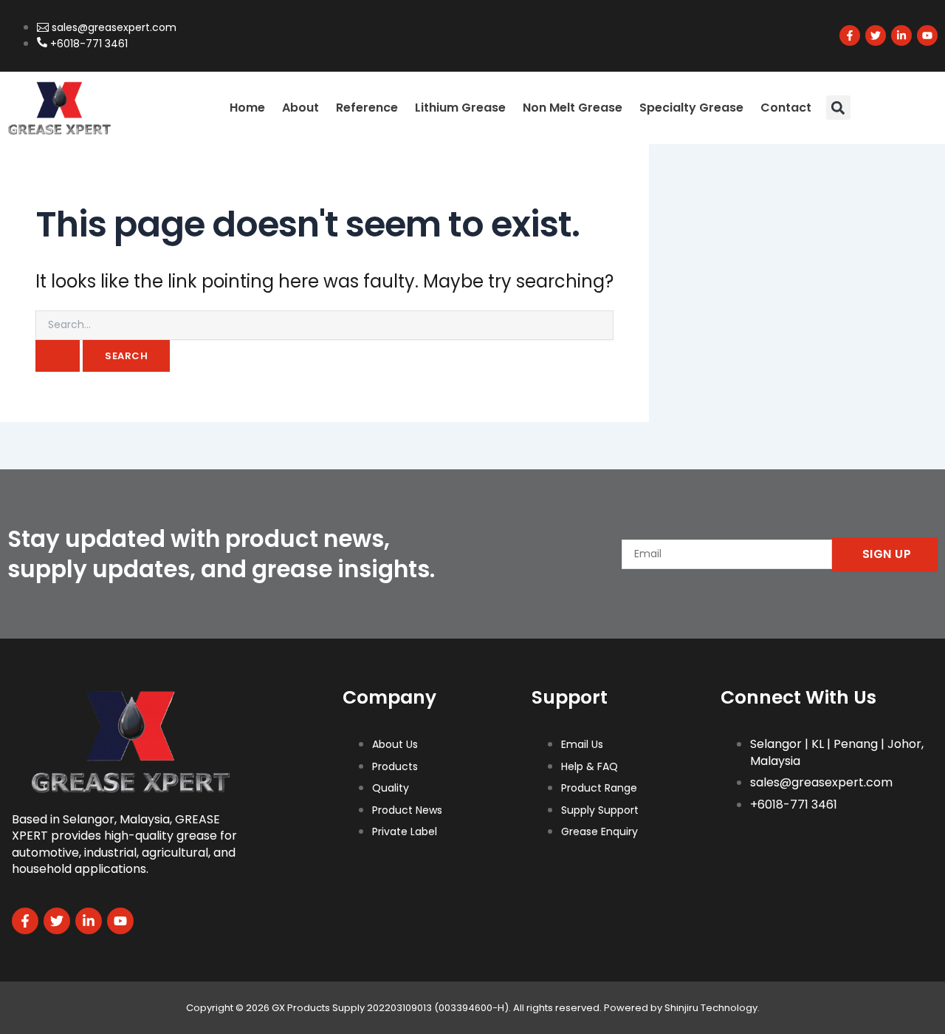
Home (247, 107)
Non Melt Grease (572, 107)
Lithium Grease (460, 107)
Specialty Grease (691, 107)
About (300, 107)
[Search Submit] (57, 356)
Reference (367, 107)
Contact (785, 107)
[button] (838, 107)
